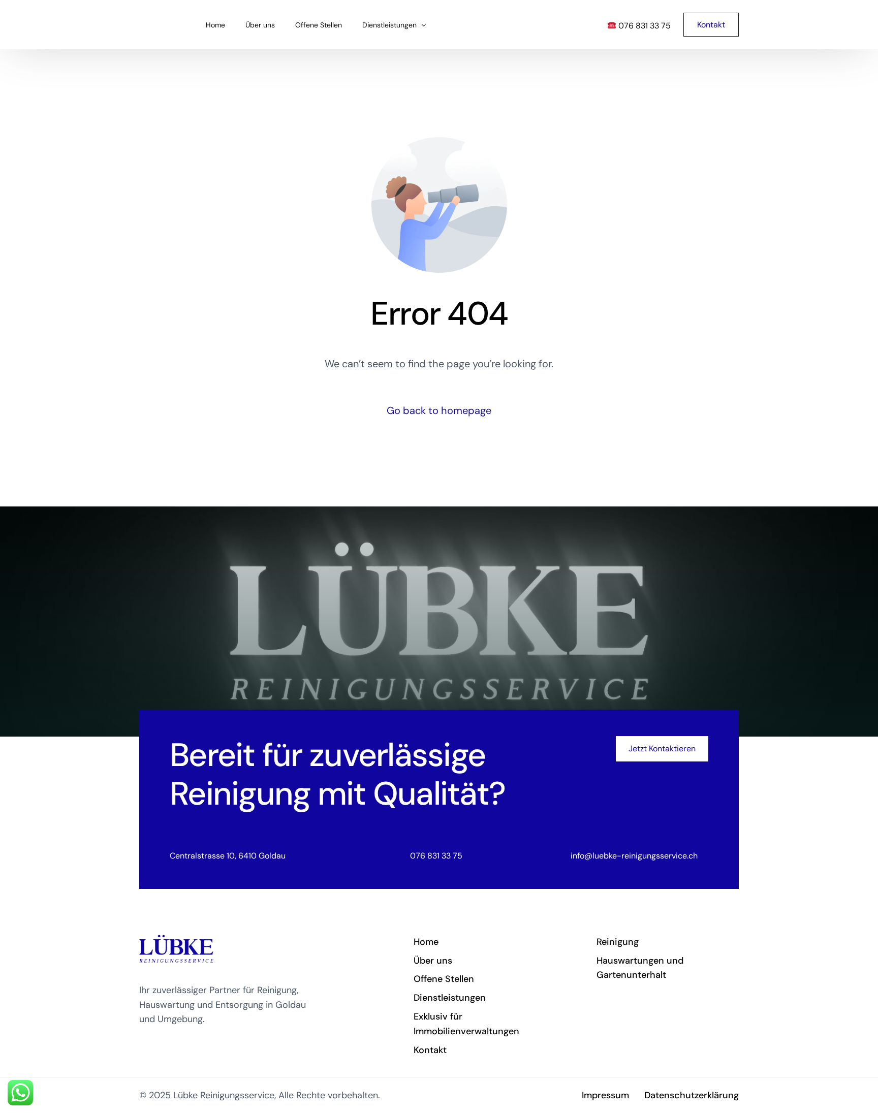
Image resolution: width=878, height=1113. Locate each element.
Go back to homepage (439, 410)
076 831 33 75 (643, 25)
